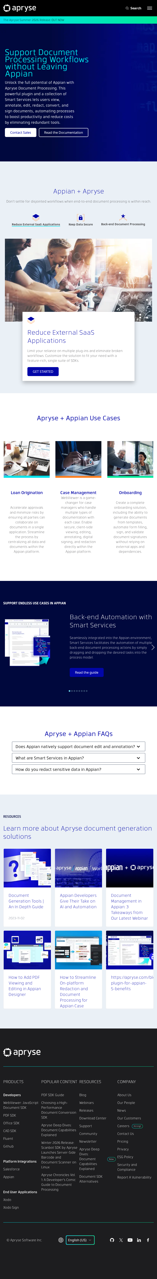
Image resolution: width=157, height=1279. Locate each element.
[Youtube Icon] (130, 1240)
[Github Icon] (112, 1240)
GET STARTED (43, 371)
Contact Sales (20, 132)
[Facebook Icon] (148, 1240)
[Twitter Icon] (121, 1240)
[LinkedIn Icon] (139, 1240)
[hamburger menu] (150, 8)
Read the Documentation (63, 132)
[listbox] (80, 1240)
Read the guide (86, 672)
